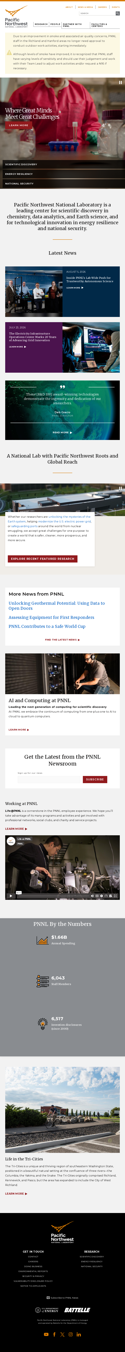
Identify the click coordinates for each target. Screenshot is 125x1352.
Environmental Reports (33, 1271)
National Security (92, 1266)
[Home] (16, 16)
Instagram (70, 1334)
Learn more (18, 125)
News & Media (85, 7)
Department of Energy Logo (47, 1310)
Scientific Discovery (92, 1256)
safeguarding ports (24, 526)
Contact (33, 1256)
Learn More (14, 828)
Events (116, 7)
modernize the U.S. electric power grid (64, 521)
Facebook (54, 1334)
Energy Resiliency (92, 1261)
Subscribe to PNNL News (64, 1297)
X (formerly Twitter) (62, 1334)
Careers (102, 7)
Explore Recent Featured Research (42, 558)
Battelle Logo (77, 1310)
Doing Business (33, 1266)
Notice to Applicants (33, 1286)
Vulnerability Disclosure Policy (33, 1281)
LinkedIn (79, 1334)
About (69, 7)
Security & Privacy (33, 1276)
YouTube (46, 1334)
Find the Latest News (61, 639)
